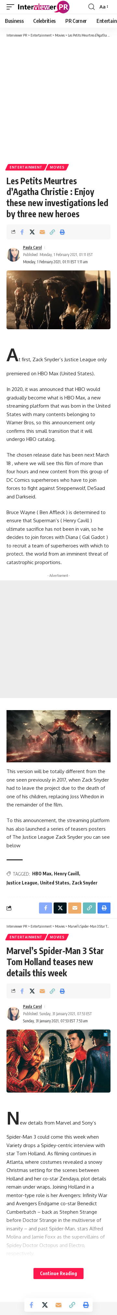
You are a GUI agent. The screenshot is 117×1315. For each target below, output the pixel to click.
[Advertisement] (58, 100)
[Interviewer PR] (44, 7)
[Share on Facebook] (22, 232)
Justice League (21, 882)
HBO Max (41, 873)
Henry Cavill (66, 873)
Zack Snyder (85, 882)
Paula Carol (32, 247)
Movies (57, 167)
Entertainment (26, 167)
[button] (12, 7)
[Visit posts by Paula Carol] (13, 255)
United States (54, 882)
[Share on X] (32, 232)
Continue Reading (58, 1273)
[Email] (42, 232)
